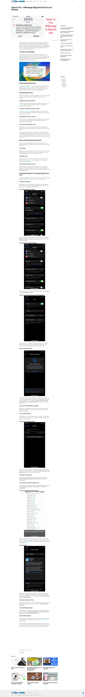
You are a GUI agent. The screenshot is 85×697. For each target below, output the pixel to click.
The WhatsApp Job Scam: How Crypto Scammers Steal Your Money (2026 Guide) (66, 36)
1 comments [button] (22, 652)
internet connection (26, 111)
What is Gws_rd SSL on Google (65, 53)
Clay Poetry (64, 82)
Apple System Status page (25, 541)
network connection (27, 87)
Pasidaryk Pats (64, 85)
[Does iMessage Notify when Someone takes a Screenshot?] (34, 661)
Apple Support (43, 619)
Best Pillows (64, 79)
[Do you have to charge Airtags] (34, 676)
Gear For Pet (64, 83)
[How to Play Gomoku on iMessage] (50, 661)
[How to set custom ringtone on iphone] (50, 676)
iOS (25, 593)
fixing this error (30, 179)
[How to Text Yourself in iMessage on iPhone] (18, 676)
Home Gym (64, 84)
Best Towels (64, 80)
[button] (71, 1)
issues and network (30, 160)
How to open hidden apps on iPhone (66, 43)
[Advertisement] (67, 16)
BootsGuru (64, 81)
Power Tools (64, 86)
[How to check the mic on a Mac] (18, 661)
